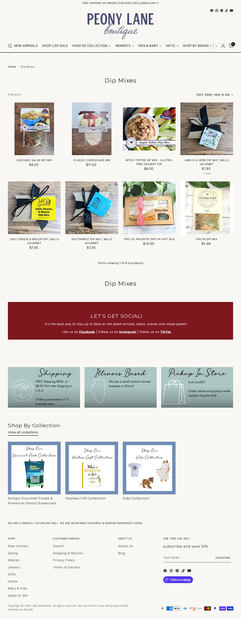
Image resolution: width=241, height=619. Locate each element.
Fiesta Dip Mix (206, 239)
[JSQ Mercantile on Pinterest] (221, 10)
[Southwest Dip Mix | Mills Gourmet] (91, 207)
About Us (125, 546)
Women (14, 560)
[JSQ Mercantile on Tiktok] (226, 10)
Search (58, 546)
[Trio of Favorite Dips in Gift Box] (149, 207)
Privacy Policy (64, 560)
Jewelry (14, 567)
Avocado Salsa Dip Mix (34, 160)
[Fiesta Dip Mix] (206, 207)
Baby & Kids (17, 588)
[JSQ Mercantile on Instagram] (216, 10)
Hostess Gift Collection (85, 498)
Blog (121, 553)
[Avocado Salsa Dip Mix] (34, 128)
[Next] (169, 3)
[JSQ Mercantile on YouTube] (231, 10)
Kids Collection (136, 498)
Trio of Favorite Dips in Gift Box (149, 239)
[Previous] (72, 3)
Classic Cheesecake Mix (91, 160)
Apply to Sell (18, 595)
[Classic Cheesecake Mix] (91, 128)
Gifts (12, 574)
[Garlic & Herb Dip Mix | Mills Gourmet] (206, 128)
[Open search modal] (10, 46)
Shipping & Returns (68, 553)
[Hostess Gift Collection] (91, 468)
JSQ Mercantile (41, 605)
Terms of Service (66, 567)
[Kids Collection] (149, 468)
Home (12, 66)
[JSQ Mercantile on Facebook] (212, 10)
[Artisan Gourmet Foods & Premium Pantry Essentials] (34, 468)
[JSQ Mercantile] (120, 26)
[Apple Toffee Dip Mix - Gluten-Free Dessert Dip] (149, 128)
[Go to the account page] (223, 46)
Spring (13, 553)
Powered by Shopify (20, 609)
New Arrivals (18, 546)
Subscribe (223, 557)
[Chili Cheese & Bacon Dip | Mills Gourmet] (34, 207)
